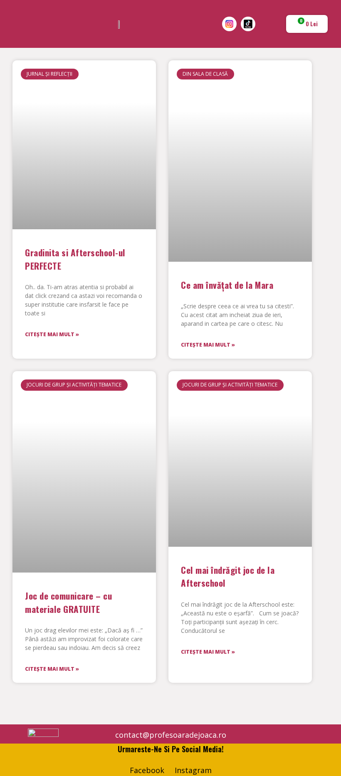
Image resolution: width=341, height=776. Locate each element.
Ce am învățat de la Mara (227, 284)
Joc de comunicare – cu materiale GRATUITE (68, 602)
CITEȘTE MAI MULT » (52, 334)
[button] (13, 24)
